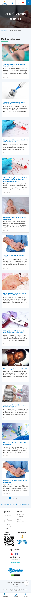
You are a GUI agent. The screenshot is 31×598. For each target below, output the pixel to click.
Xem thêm (5, 77)
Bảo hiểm (19, 519)
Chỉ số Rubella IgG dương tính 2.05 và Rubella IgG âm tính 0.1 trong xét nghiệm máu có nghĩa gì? (15, 179)
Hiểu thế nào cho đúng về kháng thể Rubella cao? (14, 443)
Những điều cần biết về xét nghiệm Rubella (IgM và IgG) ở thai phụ (14, 332)
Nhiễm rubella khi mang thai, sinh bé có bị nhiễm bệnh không (14, 294)
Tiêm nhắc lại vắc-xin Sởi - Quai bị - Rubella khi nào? (14, 65)
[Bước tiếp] (15, 562)
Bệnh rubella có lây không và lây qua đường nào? (14, 218)
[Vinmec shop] (22, 539)
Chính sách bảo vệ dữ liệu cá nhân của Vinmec (15, 582)
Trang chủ (4, 31)
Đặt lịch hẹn (20, 522)
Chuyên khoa (20, 514)
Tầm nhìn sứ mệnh (7, 516)
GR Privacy (15, 584)
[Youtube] (12, 554)
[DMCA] (15, 575)
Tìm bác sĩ (7, 524)
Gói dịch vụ (20, 516)
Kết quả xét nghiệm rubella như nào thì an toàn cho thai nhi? (15, 141)
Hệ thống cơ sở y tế (8, 521)
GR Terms (15, 586)
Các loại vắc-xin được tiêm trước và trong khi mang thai (14, 406)
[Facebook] (16, 554)
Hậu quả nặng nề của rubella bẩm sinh (15, 369)
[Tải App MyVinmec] (9, 541)
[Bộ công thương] (15, 570)
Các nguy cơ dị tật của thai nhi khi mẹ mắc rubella (15, 481)
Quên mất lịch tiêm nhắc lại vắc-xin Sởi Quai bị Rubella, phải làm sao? (14, 103)
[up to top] (26, 583)
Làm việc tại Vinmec (7, 527)
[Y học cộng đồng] (15, 559)
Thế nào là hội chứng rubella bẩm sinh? (13, 256)
